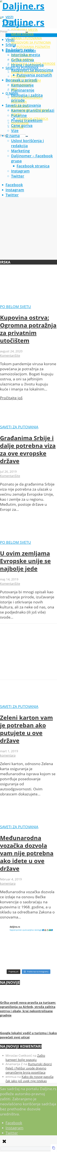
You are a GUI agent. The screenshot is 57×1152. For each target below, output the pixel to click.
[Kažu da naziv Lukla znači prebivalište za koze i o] (43, 942)
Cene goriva (22, 125)
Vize (15, 130)
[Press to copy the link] (54, 1148)
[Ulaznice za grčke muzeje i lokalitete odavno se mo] (14, 942)
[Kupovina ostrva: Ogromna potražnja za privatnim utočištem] (28, 301)
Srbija (11, 44)
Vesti (10, 39)
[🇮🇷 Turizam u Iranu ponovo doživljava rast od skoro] (14, 959)
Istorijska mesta (25, 54)
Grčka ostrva (22, 34)
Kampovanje (22, 85)
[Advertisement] (28, 229)
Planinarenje (22, 90)
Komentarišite (10, 355)
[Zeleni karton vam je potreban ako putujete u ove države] (21, 701)
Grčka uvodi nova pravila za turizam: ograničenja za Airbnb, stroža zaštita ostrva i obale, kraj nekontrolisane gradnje (28, 1008)
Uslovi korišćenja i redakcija (26, 99)
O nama (13, 135)
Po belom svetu (20, 49)
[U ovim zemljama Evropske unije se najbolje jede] (21, 537)
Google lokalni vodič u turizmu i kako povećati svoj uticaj (28, 1035)
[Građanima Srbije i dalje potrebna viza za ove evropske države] (21, 421)
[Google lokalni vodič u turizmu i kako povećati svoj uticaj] (5, 1026)
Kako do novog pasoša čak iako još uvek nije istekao (29, 1079)
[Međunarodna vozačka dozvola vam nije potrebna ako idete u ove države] (21, 821)
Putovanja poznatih (33, 47)
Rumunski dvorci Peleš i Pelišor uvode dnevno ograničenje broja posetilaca (29, 1068)
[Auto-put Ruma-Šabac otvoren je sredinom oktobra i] (43, 959)
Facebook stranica (33, 165)
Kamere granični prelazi (32, 110)
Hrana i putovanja (26, 38)
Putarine (19, 115)
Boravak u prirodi (21, 79)
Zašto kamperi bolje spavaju (25, 1057)
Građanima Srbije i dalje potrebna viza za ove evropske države (28, 449)
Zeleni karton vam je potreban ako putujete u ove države (26, 729)
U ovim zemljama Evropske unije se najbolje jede (25, 560)
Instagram (20, 170)
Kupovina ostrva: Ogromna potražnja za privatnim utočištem (28, 329)
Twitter (17, 176)
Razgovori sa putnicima (31, 42)
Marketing (20, 150)
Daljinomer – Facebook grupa (32, 158)
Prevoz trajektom (26, 120)
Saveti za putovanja (23, 105)
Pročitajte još (11, 397)
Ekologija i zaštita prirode (27, 98)
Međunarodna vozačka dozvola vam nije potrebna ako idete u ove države (26, 853)
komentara (7, 755)
